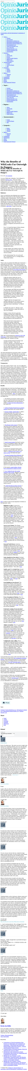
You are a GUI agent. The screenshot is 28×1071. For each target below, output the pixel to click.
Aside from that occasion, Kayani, (13, 485)
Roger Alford (4, 742)
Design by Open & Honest (14, 1067)
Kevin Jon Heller (5, 784)
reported (8, 633)
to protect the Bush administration (15, 402)
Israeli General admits (10, 442)
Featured (3, 710)
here (12, 515)
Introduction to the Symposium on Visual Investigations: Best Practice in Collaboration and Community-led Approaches (15, 1053)
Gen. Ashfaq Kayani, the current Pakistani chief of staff (12, 471)
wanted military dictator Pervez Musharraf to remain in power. (12, 468)
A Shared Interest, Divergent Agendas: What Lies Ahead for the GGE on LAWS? (15, 1050)
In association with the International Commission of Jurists (14, 1068)
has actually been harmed (19, 269)
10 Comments (9, 175)
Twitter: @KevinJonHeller (7, 1035)
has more (14, 638)
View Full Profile (5, 1036)
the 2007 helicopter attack (15, 662)
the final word (15, 678)
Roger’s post (9, 179)
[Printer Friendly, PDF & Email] (5, 704)
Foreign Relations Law (10, 710)
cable (12, 630)
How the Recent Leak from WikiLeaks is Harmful (12, 921)
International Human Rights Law (11, 711)
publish (15, 552)
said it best (8, 206)
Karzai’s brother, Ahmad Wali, (12, 411)
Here (14, 393)
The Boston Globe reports (11, 425)
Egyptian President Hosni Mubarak (13, 455)
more (9, 654)
